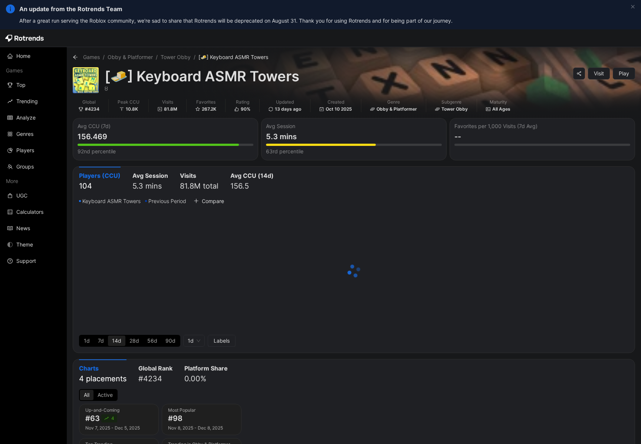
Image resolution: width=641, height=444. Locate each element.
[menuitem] (33, 56)
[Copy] (579, 73)
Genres (24, 134)
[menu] (33, 158)
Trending (27, 101)
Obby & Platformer (130, 57)
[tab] (100, 181)
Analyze (26, 117)
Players (25, 150)
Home (23, 56)
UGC (21, 195)
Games (91, 57)
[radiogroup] (129, 341)
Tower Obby (176, 57)
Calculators (29, 212)
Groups (25, 166)
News (23, 228)
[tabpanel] (354, 272)
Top (21, 85)
